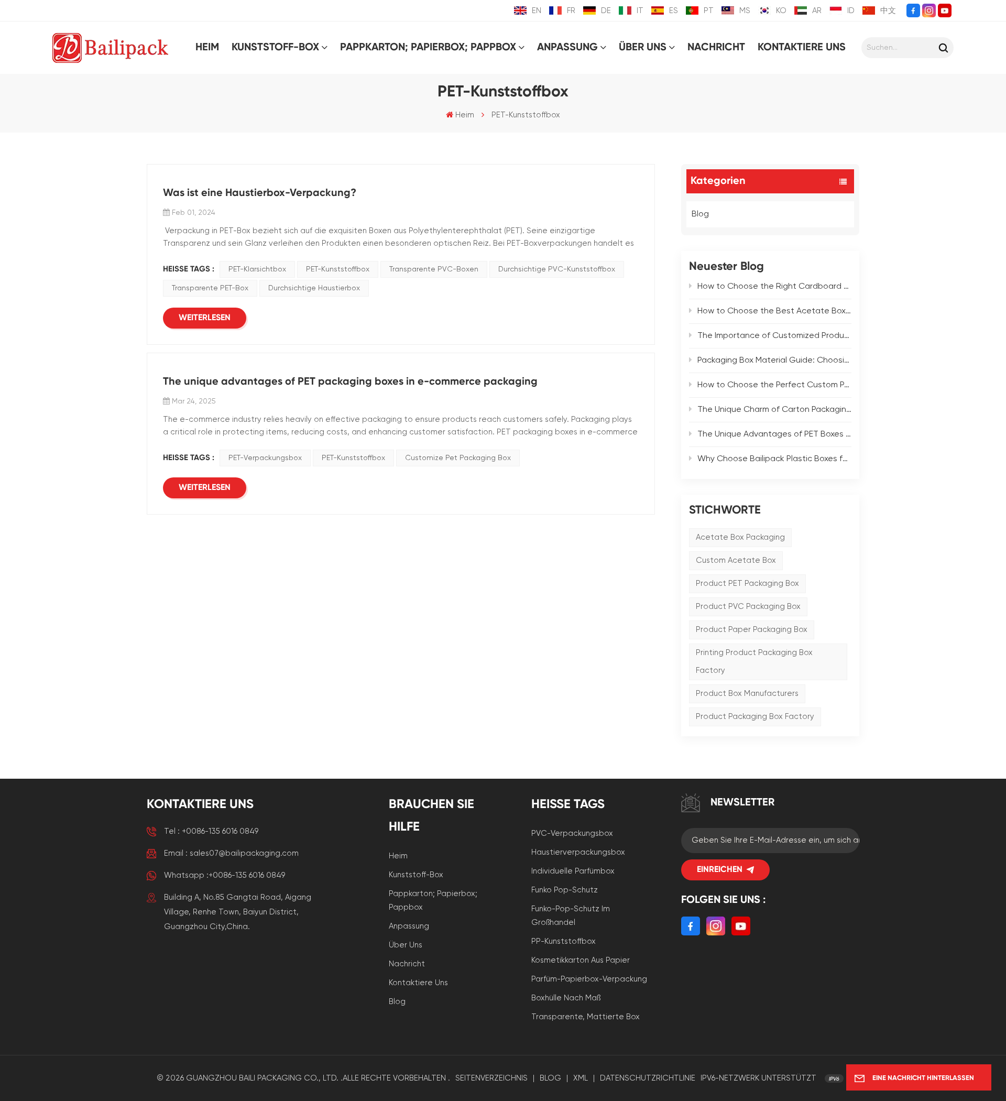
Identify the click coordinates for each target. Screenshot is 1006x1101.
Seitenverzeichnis (491, 1078)
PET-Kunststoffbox (337, 269)
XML (580, 1078)
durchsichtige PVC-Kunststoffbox (556, 269)
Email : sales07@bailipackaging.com (231, 853)
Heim (207, 47)
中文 (888, 11)
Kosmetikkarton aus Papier (580, 960)
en (536, 11)
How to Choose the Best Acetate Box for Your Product (774, 311)
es (673, 11)
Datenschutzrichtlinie (647, 1078)
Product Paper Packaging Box (751, 630)
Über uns (642, 47)
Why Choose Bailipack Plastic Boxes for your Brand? (774, 459)
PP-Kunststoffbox (563, 941)
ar (817, 11)
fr (571, 11)
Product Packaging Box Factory (755, 717)
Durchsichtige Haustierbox (314, 288)
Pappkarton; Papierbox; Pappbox (433, 900)
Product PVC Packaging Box (748, 607)
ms (744, 11)
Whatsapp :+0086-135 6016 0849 (224, 875)
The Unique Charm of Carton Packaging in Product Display (774, 410)
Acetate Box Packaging (740, 537)
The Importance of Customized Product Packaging (774, 336)
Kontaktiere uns (802, 47)
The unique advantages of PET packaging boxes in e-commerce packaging (350, 382)
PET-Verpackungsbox (265, 458)
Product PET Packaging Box (747, 583)
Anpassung (409, 926)
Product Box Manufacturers (747, 693)
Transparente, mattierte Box (585, 1017)
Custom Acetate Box (736, 560)
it (640, 11)
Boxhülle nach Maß (565, 998)
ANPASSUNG (567, 47)
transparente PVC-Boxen (433, 269)
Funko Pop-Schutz (564, 890)
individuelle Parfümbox (573, 871)
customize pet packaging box (458, 458)
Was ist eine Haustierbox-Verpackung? (259, 193)
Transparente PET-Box (210, 288)
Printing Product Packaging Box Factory (754, 661)
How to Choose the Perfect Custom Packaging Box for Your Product (774, 385)
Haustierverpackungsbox (578, 852)
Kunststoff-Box (416, 875)
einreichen (719, 870)
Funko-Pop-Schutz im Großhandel (570, 915)
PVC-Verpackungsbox (572, 833)
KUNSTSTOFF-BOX (275, 47)
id (851, 11)
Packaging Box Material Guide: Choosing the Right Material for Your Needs (774, 360)
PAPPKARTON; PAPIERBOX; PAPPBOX (428, 47)
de (606, 11)
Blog (700, 214)
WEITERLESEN (205, 318)
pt (709, 11)
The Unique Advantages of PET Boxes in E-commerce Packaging (774, 434)
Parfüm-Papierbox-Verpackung (589, 979)
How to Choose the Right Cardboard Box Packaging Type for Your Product (774, 286)
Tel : (211, 831)
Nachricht (716, 47)
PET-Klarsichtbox (257, 269)
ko (781, 11)
